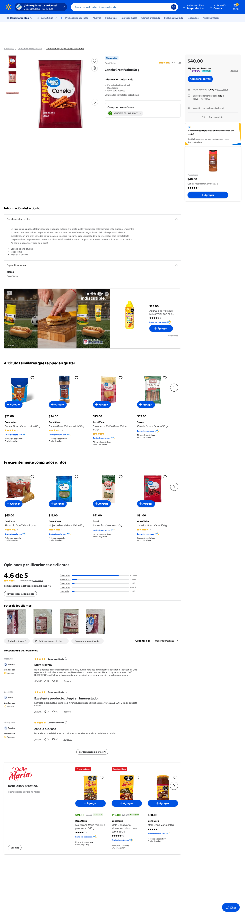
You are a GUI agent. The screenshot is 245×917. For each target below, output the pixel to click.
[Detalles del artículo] (176, 219)
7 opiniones (38, 580)
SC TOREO (222, 89)
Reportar (68, 681)
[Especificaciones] (176, 265)
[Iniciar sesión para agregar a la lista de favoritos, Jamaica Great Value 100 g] (165, 476)
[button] (193, 7)
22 (180, 63)
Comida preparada (150, 18)
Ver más (234, 70)
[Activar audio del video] (106, 294)
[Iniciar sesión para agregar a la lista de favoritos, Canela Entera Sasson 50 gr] (165, 377)
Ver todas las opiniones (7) (92, 751)
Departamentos (19, 18)
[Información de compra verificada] (65, 658)
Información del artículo (22, 208)
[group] (170, 62)
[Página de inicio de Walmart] (8, 7)
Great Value (110, 63)
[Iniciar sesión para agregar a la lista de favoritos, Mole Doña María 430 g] (174, 777)
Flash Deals (110, 18)
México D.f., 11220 (201, 99)
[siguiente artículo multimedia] (95, 102)
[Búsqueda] (173, 7)
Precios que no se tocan (76, 18)
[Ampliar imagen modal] (95, 68)
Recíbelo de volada (173, 18)
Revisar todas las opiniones (20, 593)
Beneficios (47, 18)
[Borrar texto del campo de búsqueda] (166, 7)
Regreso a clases (129, 18)
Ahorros (97, 18)
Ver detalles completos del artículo (122, 95)
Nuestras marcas (211, 18)
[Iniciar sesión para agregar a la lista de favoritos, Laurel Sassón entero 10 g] (120, 476)
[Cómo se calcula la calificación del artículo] (49, 585)
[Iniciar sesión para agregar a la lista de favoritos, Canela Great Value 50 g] (95, 61)
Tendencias (192, 18)
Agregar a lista (216, 117)
